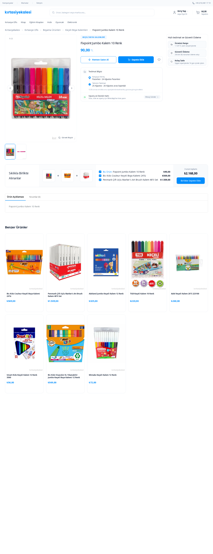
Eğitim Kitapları (36, 22)
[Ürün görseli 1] (10, 151)
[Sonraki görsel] (72, 88)
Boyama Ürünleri (52, 29)
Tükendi (24, 389)
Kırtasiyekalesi (12, 29)
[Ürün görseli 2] (21, 151)
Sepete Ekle (138, 59)
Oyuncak (60, 22)
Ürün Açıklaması (15, 196)
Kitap (23, 22)
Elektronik (72, 22)
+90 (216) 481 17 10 (203, 3)
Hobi (49, 22)
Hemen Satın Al (100, 59)
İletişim (39, 3)
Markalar (25, 3)
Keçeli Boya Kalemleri (76, 29)
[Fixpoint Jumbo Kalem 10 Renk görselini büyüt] (41, 88)
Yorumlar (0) (34, 196)
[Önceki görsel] (10, 88)
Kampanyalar (7, 3)
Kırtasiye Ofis (11, 22)
